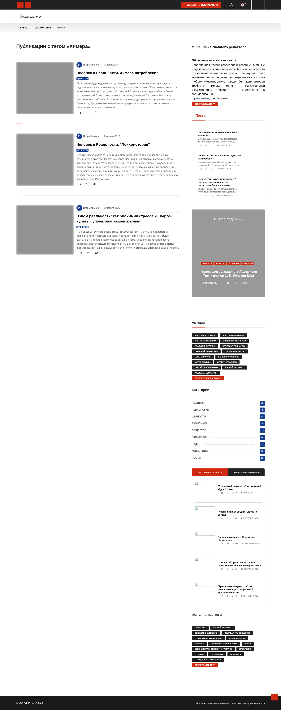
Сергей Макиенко (234, 367)
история (199, 654)
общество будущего (206, 633)
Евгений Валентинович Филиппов (213, 649)
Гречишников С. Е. (235, 351)
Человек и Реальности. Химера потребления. (117, 73)
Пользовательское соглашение (212, 703)
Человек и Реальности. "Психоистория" (113, 144)
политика (235, 654)
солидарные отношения (208, 638)
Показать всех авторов (208, 378)
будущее (199, 644)
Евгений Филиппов (228, 357)
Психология (108, 16)
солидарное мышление (224, 644)
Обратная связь (94, 25)
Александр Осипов (205, 335)
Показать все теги (205, 665)
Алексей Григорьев (233, 335)
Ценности (127, 16)
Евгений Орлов (203, 357)
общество (200, 628)
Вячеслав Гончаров (234, 346)
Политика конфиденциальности (248, 703)
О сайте (240, 16)
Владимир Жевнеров (234, 341)
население (245, 649)
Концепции (212, 16)
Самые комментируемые (246, 472)
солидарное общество (237, 633)
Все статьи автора (205, 104)
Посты (227, 16)
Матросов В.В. (202, 362)
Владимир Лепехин (205, 346)
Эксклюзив (181, 16)
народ (247, 644)
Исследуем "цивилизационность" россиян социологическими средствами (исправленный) (217, 182)
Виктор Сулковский (205, 341)
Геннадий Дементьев (206, 351)
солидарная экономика (208, 660)
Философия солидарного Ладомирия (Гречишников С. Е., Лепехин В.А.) (228, 273)
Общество (163, 16)
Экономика (145, 16)
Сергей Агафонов (227, 362)
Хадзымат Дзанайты (206, 373)
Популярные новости (210, 472)
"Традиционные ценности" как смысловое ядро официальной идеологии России (235, 589)
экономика (217, 654)
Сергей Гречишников (206, 367)
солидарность (237, 638)
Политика (89, 16)
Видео (196, 16)
